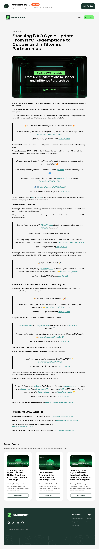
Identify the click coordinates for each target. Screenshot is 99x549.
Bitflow (39, 197)
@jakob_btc (25, 389)
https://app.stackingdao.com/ (63, 416)
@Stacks (60, 169)
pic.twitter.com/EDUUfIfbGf (50, 362)
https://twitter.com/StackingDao (67, 420)
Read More (18, 495)
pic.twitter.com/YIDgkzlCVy (58, 307)
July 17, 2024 (64, 366)
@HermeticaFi (41, 389)
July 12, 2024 (64, 139)
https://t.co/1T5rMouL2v (49, 181)
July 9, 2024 (64, 341)
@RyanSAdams (43, 325)
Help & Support (77, 522)
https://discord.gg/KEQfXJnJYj (22, 426)
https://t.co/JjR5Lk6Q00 (70, 271)
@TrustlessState (25, 325)
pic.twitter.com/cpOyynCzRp (71, 242)
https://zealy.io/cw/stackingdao (64, 430)
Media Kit (75, 525)
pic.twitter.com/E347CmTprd (49, 134)
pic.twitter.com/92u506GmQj (51, 337)
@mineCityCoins (63, 178)
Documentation (77, 518)
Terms (88, 518)
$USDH (62, 389)
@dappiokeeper (44, 392)
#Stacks (44, 228)
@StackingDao (47, 225)
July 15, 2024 (63, 276)
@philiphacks (68, 386)
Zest (32, 197)
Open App (89, 17)
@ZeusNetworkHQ (64, 392)
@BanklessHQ (75, 325)
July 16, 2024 (64, 311)
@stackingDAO (46, 268)
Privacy (88, 522)
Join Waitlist (88, 6)
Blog (79, 17)
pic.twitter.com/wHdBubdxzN (53, 187)
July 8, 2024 (64, 191)
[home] (16, 17)
